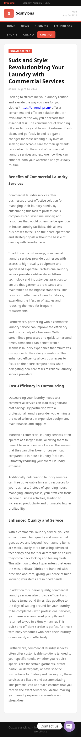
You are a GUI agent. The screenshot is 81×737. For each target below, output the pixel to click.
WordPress (40, 731)
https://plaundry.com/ (36, 107)
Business (41, 26)
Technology (63, 26)
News (25, 26)
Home (11, 26)
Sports (12, 34)
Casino (28, 34)
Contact (46, 34)
